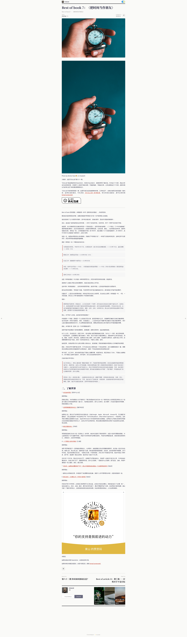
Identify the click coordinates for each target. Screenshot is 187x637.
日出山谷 (92, 634)
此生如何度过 (67, 392)
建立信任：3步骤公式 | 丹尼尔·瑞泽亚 (74, 477)
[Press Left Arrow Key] (1, 318)
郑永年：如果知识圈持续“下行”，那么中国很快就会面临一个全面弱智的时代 (85, 466)
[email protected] (67, 195)
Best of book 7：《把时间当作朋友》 (73, 12)
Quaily (99, 634)
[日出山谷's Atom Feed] (69, 590)
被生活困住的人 (67, 426)
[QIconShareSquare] (123, 15)
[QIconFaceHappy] (63, 568)
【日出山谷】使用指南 (92, 193)
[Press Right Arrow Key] (185, 318)
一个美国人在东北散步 (69, 441)
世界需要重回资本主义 (69, 407)
